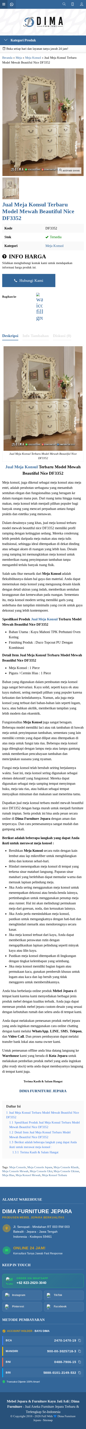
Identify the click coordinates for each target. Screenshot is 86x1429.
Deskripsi (10, 336)
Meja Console (17, 1167)
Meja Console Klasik (66, 1167)
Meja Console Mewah (15, 1171)
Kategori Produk (23, 40)
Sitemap (48, 1420)
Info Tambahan (35, 336)
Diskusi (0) (62, 336)
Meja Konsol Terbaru (54, 1175)
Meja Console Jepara (39, 1167)
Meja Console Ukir (41, 1171)
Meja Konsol (54, 246)
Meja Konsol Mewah (28, 1175)
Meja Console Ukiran (66, 1171)
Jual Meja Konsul (21, 467)
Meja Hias (8, 1175)
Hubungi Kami (30, 280)
